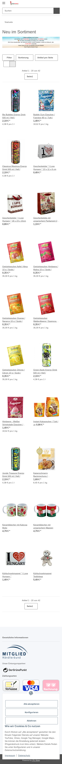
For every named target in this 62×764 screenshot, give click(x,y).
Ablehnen (31, 720)
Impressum (10, 755)
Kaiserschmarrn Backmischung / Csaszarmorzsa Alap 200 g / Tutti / (46, 475)
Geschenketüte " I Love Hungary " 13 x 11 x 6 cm (44, 167)
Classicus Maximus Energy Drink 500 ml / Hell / (14, 167)
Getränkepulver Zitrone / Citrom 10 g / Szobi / (13, 371)
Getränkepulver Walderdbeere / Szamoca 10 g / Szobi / (46, 320)
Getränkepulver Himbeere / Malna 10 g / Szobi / (45, 268)
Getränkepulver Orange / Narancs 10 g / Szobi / (13, 319)
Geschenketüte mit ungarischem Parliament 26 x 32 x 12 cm (45, 219)
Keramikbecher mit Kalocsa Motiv (14, 526)
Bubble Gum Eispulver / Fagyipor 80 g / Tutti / (44, 116)
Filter (9, 57)
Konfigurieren (31, 712)
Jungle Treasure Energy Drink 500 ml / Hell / (13, 474)
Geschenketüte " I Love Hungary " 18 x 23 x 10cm (14, 219)
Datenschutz (24, 755)
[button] (48, 3)
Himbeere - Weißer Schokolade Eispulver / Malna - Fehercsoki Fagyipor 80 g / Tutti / (15, 423)
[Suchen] (56, 11)
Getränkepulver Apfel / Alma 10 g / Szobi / (15, 268)
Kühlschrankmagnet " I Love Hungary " (15, 575)
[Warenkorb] (57, 3)
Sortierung (23, 57)
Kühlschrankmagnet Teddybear (42, 575)
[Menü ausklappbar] (3, 2)
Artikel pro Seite (45, 57)
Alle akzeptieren (32, 704)
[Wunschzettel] (53, 3)
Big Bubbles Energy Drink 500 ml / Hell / (14, 116)
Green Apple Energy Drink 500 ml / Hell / (45, 371)
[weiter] (57, 76)
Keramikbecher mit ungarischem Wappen (43, 526)
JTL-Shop (36, 760)
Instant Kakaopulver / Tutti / (45, 421)
